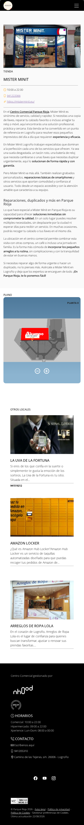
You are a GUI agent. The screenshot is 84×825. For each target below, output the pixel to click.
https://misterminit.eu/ (20, 101)
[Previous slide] (9, 46)
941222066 (13, 96)
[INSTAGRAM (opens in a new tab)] (54, 778)
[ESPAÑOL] (7, 5)
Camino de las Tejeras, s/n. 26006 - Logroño (41, 757)
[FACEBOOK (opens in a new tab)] (35, 778)
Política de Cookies (20, 812)
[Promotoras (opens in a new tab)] (23, 689)
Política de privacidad (59, 809)
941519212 (16, 485)
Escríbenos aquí (24, 745)
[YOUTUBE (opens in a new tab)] (45, 778)
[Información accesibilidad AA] (19, 800)
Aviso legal (40, 809)
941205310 (21, 751)
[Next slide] (75, 46)
